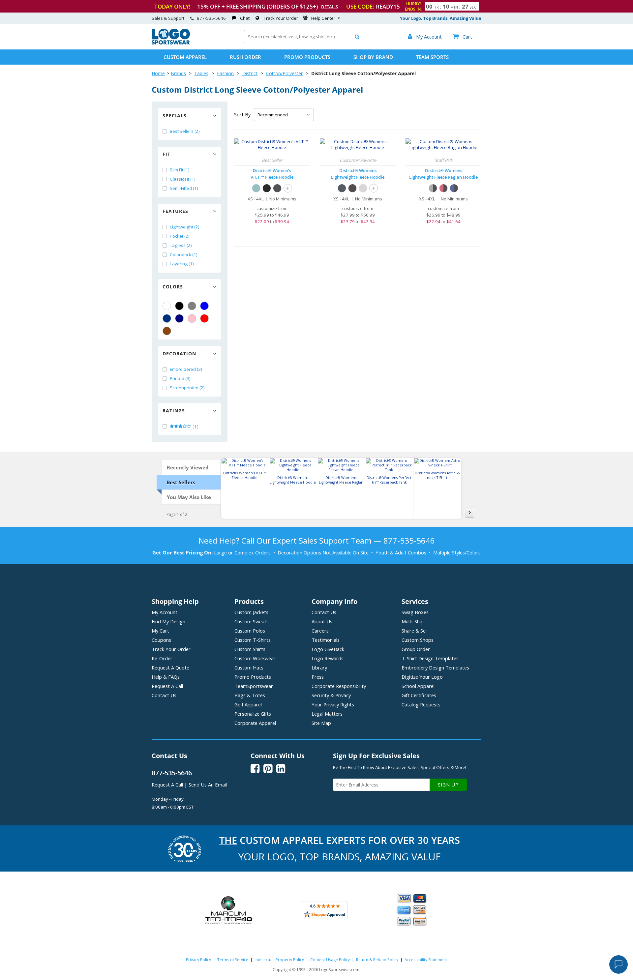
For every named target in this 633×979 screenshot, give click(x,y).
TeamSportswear (253, 686)
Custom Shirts (249, 649)
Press (318, 676)
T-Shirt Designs (430, 658)
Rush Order (245, 57)
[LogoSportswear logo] (171, 43)
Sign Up (448, 785)
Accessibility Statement (426, 960)
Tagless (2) (181, 245)
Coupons (161, 640)
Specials (175, 115)
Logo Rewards (328, 658)
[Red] (204, 318)
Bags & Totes (249, 695)
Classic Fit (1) (183, 179)
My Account (164, 612)
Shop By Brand (373, 57)
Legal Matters (327, 713)
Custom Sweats (251, 621)
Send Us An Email (208, 784)
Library (319, 667)
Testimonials (326, 640)
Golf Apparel (248, 704)
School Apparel (418, 686)
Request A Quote (170, 667)
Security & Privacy (331, 695)
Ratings (174, 410)
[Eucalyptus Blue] (256, 188)
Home (158, 73)
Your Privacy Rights (333, 704)
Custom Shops (418, 640)
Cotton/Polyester (284, 73)
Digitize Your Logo (422, 676)
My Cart (160, 630)
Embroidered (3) (186, 369)
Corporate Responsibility (339, 686)
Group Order (416, 649)
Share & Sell (415, 630)
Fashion (225, 73)
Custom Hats (248, 667)
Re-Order (162, 658)
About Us (322, 621)
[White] (167, 306)
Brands (178, 73)
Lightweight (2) (184, 227)
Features (175, 211)
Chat (245, 18)
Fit (166, 154)
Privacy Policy (198, 960)
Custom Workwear (255, 658)
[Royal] (167, 318)
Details (329, 7)
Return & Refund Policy (377, 960)
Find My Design (168, 621)
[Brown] (167, 331)
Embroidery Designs (435, 667)
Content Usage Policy (330, 960)
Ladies (201, 73)
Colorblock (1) (183, 254)
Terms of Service (232, 960)
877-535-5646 (211, 18)
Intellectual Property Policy (279, 960)
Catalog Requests (421, 704)
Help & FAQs (166, 676)
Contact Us (164, 695)
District (249, 73)
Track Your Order (281, 18)
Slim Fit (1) (180, 170)
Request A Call (167, 686)
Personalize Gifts (252, 713)
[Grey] (192, 306)
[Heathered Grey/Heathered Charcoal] (433, 188)
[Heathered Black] (352, 188)
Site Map (321, 723)
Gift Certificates (419, 695)
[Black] (179, 306)
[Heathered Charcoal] (277, 188)
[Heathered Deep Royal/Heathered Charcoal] (454, 188)
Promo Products (307, 57)
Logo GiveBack (328, 649)
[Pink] (192, 318)
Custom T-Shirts (252, 640)
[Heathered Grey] (363, 188)
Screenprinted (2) (187, 388)
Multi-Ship (413, 621)
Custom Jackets (251, 612)
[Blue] (204, 306)
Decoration (179, 353)
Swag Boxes (415, 612)
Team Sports (432, 57)
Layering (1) (182, 264)
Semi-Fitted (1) (184, 188)
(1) (195, 426)
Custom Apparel (185, 57)
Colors (173, 286)
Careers (320, 630)
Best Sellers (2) (185, 131)
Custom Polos (249, 630)
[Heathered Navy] (342, 188)
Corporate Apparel (255, 723)
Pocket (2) (180, 236)
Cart (462, 36)
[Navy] (179, 318)
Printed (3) (180, 378)
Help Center (323, 18)
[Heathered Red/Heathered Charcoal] (443, 188)
